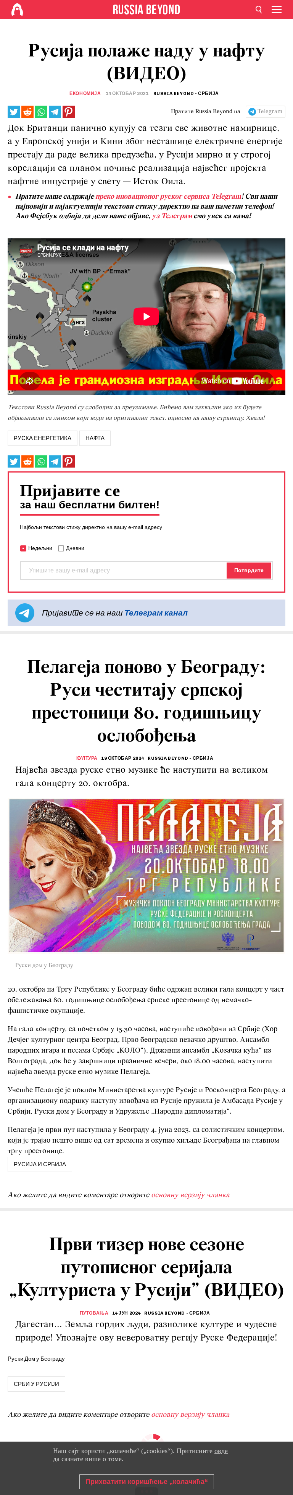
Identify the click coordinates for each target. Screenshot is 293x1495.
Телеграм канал (156, 612)
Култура (87, 758)
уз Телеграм (172, 216)
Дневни (75, 548)
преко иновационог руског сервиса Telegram (168, 197)
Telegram (270, 112)
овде (221, 1451)
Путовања (94, 1313)
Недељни (40, 548)
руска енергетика (42, 438)
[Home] (17, 9)
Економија (85, 93)
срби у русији (36, 1384)
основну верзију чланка (190, 1195)
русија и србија (40, 1164)
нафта (95, 438)
